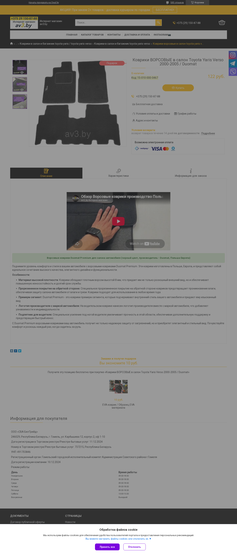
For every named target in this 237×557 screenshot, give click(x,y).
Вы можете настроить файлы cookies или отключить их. (117, 538)
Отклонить (134, 547)
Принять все (107, 547)
